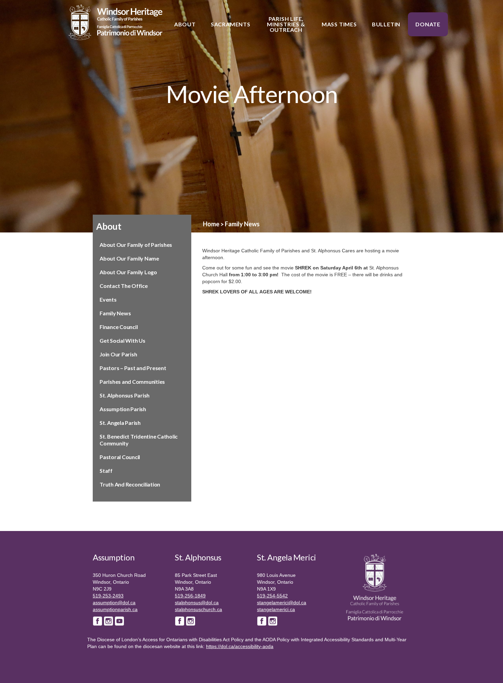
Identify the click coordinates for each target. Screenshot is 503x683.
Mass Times (339, 24)
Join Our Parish (118, 354)
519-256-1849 (190, 595)
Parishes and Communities (132, 381)
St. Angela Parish (120, 422)
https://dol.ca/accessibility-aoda (239, 646)
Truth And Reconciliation (130, 484)
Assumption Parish (123, 409)
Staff (106, 470)
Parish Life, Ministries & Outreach (286, 24)
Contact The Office (124, 285)
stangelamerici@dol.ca (281, 602)
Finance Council (119, 327)
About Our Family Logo (128, 272)
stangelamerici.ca (276, 609)
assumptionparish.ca (115, 609)
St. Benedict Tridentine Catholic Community (139, 439)
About (185, 24)
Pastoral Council (120, 457)
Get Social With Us (122, 340)
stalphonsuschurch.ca (198, 609)
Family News (115, 313)
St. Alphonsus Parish (125, 395)
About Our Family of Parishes (136, 244)
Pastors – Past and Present (133, 368)
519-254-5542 (272, 595)
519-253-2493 (108, 595)
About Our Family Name (129, 258)
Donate (427, 24)
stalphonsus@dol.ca (197, 602)
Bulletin (386, 24)
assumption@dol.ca (114, 602)
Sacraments (230, 24)
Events (108, 299)
